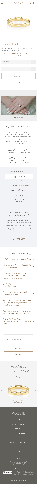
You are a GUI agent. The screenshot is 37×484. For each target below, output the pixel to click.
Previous (2, 391)
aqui (27, 185)
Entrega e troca (18, 438)
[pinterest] (24, 463)
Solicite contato (21, 83)
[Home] (18, 413)
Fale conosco (19, 239)
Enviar (18, 349)
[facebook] (12, 463)
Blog (18, 451)
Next (35, 391)
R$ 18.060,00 (18, 403)
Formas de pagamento (18, 433)
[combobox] (18, 62)
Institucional (18, 429)
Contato (18, 447)
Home (18, 419)
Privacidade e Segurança (18, 442)
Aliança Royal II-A (18, 401)
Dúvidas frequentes (18, 424)
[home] (18, 3)
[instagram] (18, 463)
